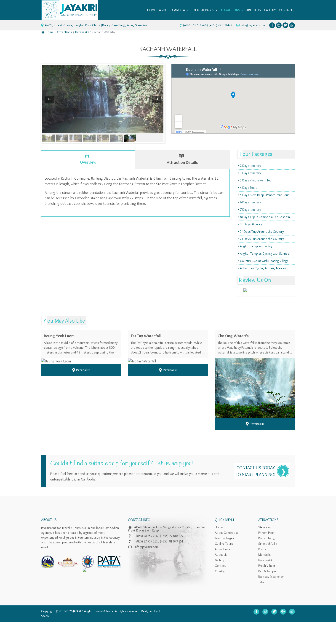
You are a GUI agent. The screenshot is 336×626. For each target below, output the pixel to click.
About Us (221, 555)
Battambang (266, 538)
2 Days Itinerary (250, 166)
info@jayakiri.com (253, 25)
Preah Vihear (266, 566)
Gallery (219, 560)
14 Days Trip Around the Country (262, 231)
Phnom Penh (266, 533)
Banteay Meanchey (271, 577)
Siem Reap (265, 527)
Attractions (64, 32)
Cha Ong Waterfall (234, 335)
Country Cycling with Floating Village (264, 261)
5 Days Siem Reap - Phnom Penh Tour (264, 195)
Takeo (262, 582)
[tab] (88, 159)
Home (49, 32)
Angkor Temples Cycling (256, 246)
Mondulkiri (265, 555)
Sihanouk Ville (267, 544)
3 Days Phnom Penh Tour (256, 180)
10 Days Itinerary (251, 224)
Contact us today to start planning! (255, 471)
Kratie (262, 549)
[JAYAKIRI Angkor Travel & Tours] (69, 9)
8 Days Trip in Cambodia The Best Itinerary (268, 217)
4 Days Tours (248, 188)
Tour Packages (224, 538)
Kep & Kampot (267, 571)
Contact (220, 566)
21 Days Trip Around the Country (262, 239)
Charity (220, 571)
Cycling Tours (224, 544)
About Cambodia (226, 533)
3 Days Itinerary (250, 173)
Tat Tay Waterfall (146, 335)
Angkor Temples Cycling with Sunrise (264, 253)
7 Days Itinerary (250, 210)
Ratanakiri (82, 32)
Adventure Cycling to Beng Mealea (263, 268)
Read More (83, 353)
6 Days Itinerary (250, 202)
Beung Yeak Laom (59, 335)
